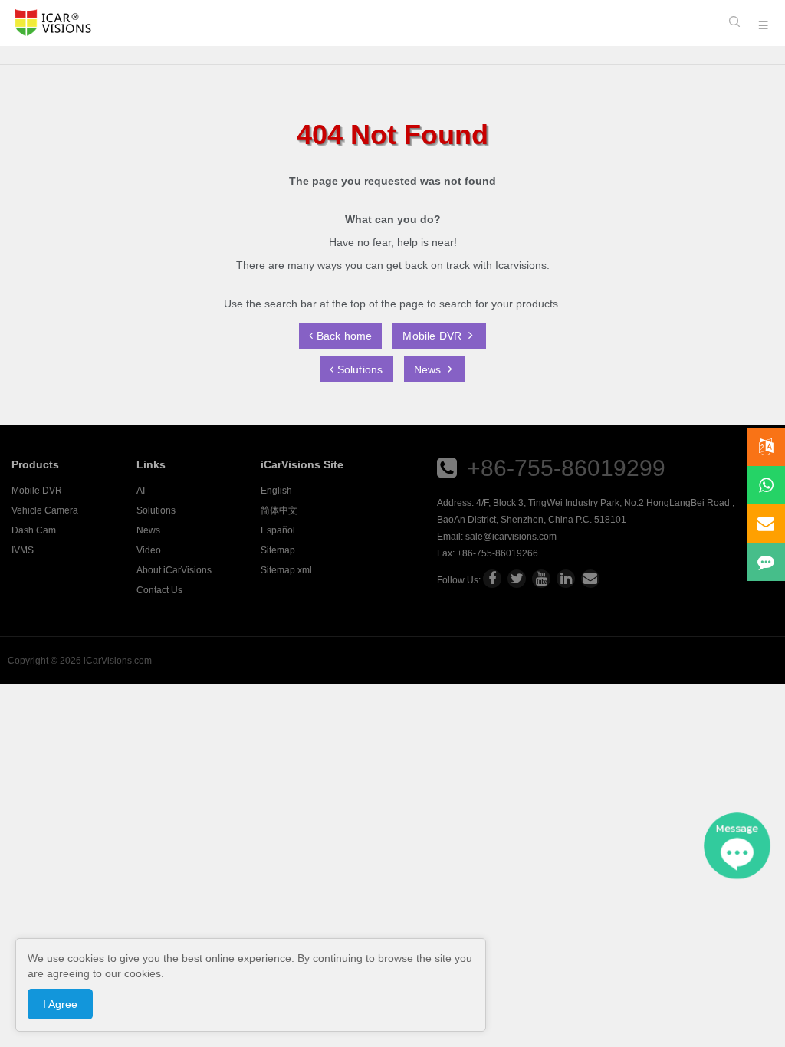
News (429, 369)
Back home (342, 336)
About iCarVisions (174, 570)
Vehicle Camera (44, 510)
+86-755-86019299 (566, 468)
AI (140, 490)
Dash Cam (33, 530)
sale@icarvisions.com (511, 536)
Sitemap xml (286, 570)
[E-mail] (590, 578)
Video (148, 550)
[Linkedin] (566, 578)
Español (278, 530)
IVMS (22, 550)
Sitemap (278, 550)
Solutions (358, 369)
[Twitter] (516, 578)
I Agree (60, 1004)
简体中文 (279, 510)
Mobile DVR (433, 336)
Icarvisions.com (53, 22)
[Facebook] (492, 578)
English (276, 490)
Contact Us (159, 590)
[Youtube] (541, 578)
